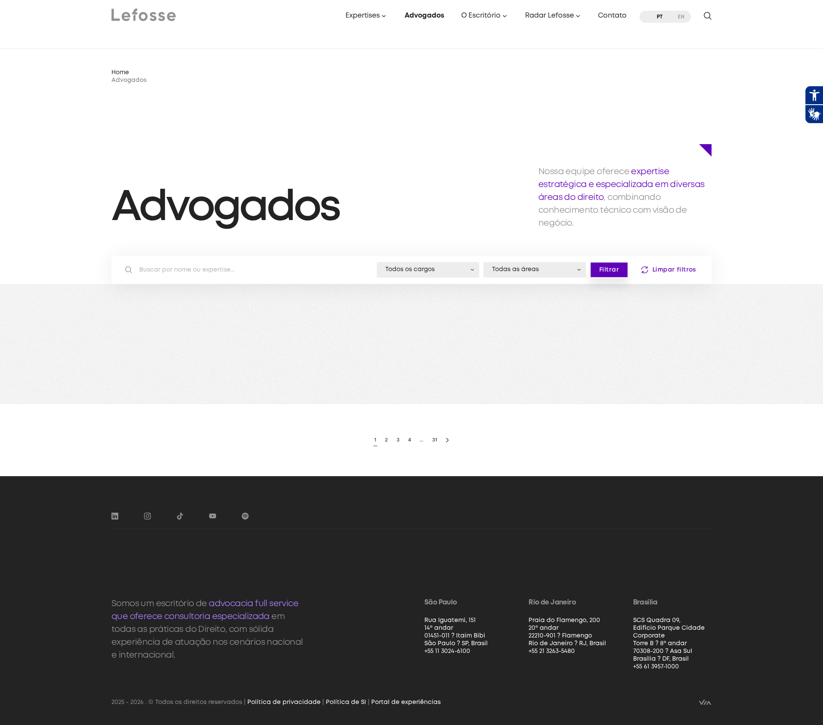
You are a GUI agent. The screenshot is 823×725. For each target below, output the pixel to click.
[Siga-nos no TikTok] (180, 516)
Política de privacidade (284, 702)
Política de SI (346, 702)
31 (434, 440)
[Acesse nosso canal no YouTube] (212, 516)
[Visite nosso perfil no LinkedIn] (114, 516)
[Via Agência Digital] (705, 701)
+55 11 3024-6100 (447, 651)
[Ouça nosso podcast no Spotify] (245, 516)
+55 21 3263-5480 (552, 651)
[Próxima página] (447, 440)
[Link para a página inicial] (143, 14)
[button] (366, 16)
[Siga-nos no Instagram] (147, 516)
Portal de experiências (406, 702)
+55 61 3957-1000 (656, 666)
